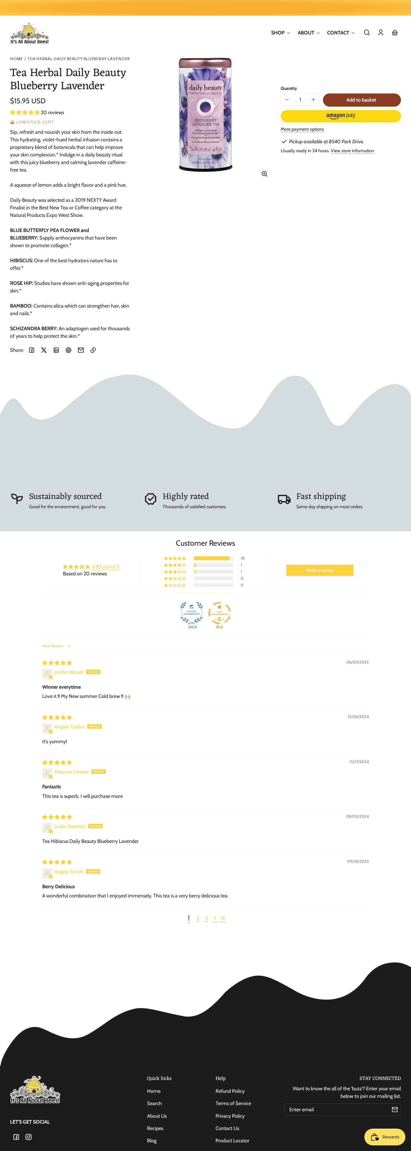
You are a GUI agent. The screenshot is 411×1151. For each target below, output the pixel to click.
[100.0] (191, 613)
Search (154, 1103)
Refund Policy (230, 1091)
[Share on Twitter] (44, 350)
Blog (152, 1141)
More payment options (302, 129)
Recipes (155, 1128)
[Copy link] (93, 350)
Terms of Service (233, 1103)
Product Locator (232, 1141)
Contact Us (227, 1128)
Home (16, 59)
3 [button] (206, 918)
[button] (367, 32)
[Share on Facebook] (31, 350)
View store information (352, 150)
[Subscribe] (395, 1109)
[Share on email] (81, 350)
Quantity (289, 88)
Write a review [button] (320, 570)
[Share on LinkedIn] (56, 350)
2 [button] (198, 918)
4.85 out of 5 (105, 567)
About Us (157, 1116)
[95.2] (219, 613)
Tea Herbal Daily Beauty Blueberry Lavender (78, 59)
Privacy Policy (230, 1116)
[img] (57, 663)
